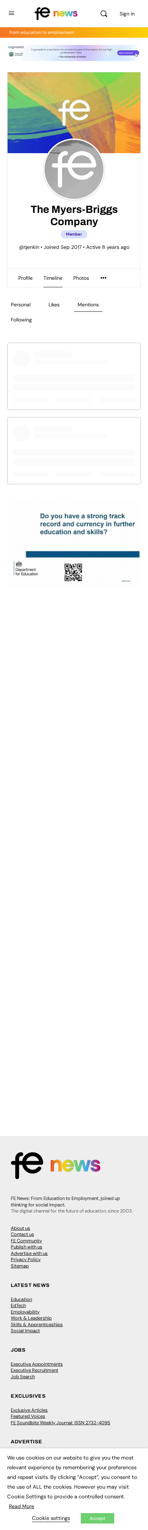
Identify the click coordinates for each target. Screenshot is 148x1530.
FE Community (26, 1241)
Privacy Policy (26, 1259)
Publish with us (26, 1247)
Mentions (88, 304)
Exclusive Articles (29, 1410)
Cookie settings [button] (51, 1518)
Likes (54, 304)
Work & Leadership (31, 1318)
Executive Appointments (37, 1364)
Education (21, 1299)
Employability (25, 1312)
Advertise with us (29, 1253)
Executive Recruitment (34, 1370)
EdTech (18, 1305)
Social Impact (25, 1331)
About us (20, 1228)
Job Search (23, 1377)
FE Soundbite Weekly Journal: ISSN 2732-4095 (60, 1423)
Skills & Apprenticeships (37, 1324)
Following (21, 319)
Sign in (127, 13)
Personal (21, 304)
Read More (21, 1506)
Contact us (22, 1234)
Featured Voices (28, 1416)
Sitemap (20, 1266)
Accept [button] (97, 1518)
